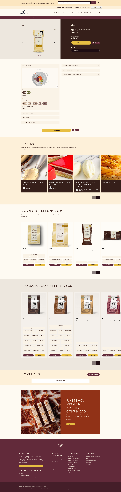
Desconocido (33, 259)
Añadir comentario (93, 374)
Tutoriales (88, 464)
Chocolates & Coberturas (32, 17)
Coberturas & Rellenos (73, 462)
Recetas (65, 12)
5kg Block (69, 262)
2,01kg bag (40, 262)
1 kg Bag (34, 340)
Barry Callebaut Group (56, 465)
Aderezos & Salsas (72, 468)
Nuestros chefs (89, 462)
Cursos (87, 458)
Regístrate (70, 424)
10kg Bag (26, 257)
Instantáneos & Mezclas (74, 470)
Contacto (99, 12)
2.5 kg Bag (34, 257)
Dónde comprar (54, 471)
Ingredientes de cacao (73, 458)
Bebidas (70, 472)
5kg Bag (42, 335)
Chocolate (23, 17)
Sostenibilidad (54, 461)
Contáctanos (54, 467)
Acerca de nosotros (55, 463)
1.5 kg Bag (61, 333)
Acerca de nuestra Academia (93, 456)
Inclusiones (70, 464)
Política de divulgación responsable (55, 489)
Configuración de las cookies (72, 489)
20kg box (78, 345)
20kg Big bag (86, 352)
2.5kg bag (53, 350)
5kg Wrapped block (56, 259)
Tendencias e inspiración (74, 12)
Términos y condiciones (24, 489)
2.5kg (43, 350)
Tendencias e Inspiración (57, 459)
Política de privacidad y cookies (38, 489)
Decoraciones (71, 466)
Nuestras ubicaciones (91, 460)
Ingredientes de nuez (73, 460)
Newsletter (53, 469)
